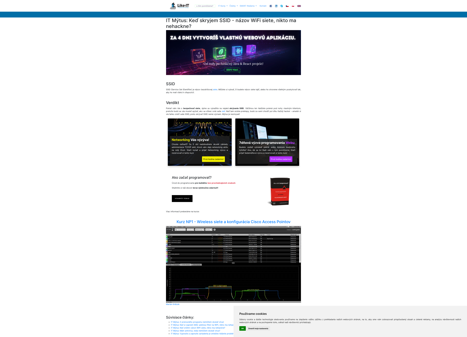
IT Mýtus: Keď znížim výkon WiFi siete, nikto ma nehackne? (198, 328)
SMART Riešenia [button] (247, 6)
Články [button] (232, 6)
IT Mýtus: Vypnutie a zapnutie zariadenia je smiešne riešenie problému (203, 333)
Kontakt (263, 6)
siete (215, 89)
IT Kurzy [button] (222, 6)
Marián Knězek (173, 304)
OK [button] (242, 328)
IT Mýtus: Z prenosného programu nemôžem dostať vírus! (197, 322)
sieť (223, 111)
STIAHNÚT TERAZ (182, 198)
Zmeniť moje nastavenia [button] (258, 328)
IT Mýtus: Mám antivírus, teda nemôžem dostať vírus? (195, 330)
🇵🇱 (293, 6)
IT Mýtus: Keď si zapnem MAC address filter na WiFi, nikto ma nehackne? (204, 325)
